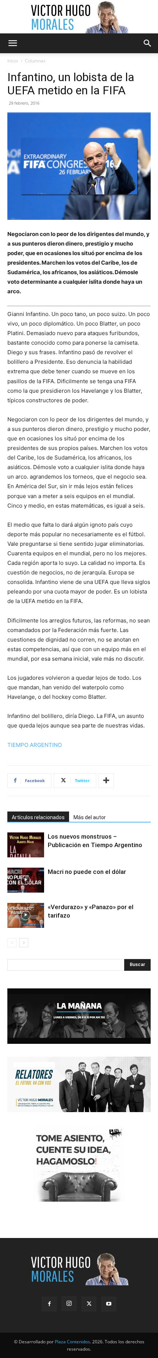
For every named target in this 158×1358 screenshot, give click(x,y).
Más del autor (89, 817)
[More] (106, 780)
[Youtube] (108, 1304)
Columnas (35, 61)
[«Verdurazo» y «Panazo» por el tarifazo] (25, 915)
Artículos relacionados (38, 817)
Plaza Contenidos (72, 1342)
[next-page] (23, 942)
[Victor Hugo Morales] (79, 16)
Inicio (12, 61)
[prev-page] (12, 942)
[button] (12, 43)
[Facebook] (49, 1304)
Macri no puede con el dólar (87, 871)
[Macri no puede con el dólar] (25, 880)
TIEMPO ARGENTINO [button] (34, 744)
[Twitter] (89, 1304)
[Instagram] (69, 1303)
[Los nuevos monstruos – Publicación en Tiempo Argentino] (25, 845)
